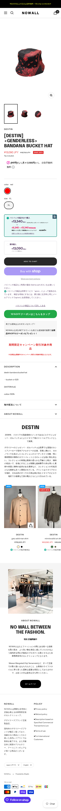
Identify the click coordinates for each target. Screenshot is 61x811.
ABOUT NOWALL (13, 414)
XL (9, 205)
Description (12, 366)
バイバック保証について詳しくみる (30, 305)
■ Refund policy (40, 714)
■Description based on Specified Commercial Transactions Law (43, 722)
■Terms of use (40, 731)
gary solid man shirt (20, 538)
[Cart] (55, 13)
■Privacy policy (40, 709)
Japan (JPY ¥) (11, 765)
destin (8, 129)
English (26, 765)
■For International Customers (41, 738)
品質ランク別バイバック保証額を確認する (23, 233)
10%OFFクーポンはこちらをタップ (30, 314)
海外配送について (13, 404)
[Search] (12, 12)
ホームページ (30, 684)
